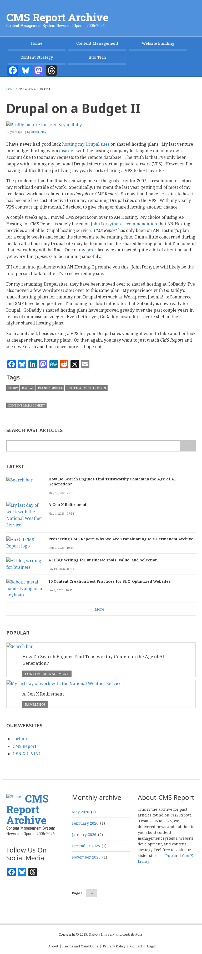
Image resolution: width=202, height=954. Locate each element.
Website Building (158, 43)
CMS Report (24, 746)
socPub (20, 739)
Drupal (28, 388)
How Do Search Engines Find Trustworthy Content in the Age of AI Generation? (112, 481)
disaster (67, 151)
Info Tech (97, 57)
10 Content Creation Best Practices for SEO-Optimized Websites (109, 581)
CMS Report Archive (57, 17)
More (99, 609)
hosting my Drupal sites (85, 144)
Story (13, 388)
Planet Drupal (50, 388)
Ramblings (35, 704)
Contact (136, 946)
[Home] (13, 796)
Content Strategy (37, 57)
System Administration (86, 388)
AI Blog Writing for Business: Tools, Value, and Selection (103, 559)
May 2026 (80, 811)
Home (36, 43)
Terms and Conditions (80, 946)
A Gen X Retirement (67, 504)
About (53, 946)
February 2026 (85, 823)
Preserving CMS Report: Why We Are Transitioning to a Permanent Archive (120, 538)
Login (151, 946)
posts (91, 250)
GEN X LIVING (27, 754)
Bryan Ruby (38, 132)
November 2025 (86, 857)
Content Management (97, 43)
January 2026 (84, 834)
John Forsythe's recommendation (124, 224)
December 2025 (86, 845)
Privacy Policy (114, 946)
